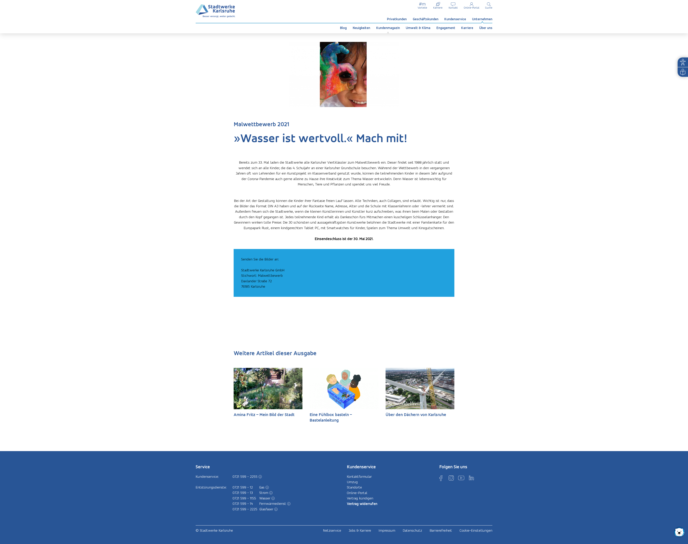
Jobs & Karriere (360, 530)
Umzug (352, 482)
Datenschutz (412, 530)
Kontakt (453, 7)
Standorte (354, 487)
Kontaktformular (359, 476)
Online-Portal (471, 7)
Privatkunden (397, 19)
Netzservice (332, 530)
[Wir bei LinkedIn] (471, 478)
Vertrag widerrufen (362, 503)
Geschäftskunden (425, 19)
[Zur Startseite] (215, 11)
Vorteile (422, 7)
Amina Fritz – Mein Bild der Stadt (264, 414)
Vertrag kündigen (360, 498)
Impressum (387, 530)
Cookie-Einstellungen (476, 530)
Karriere (438, 7)
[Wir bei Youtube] (461, 478)
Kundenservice (455, 19)
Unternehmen (482, 19)
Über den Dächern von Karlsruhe (416, 414)
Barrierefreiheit (441, 530)
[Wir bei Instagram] (451, 478)
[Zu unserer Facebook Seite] (441, 478)
